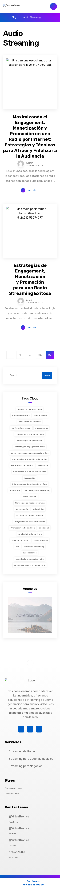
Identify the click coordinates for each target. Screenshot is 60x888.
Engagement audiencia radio (30, 434)
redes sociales (41, 540)
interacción (29, 478)
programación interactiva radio (30, 521)
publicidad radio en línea (30, 534)
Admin (29, 163)
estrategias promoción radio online (29, 459)
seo (17, 546)
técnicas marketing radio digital (29, 565)
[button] (21, 729)
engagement (41, 428)
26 (40, 355)
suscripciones (30, 553)
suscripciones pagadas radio (30, 559)
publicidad (44, 528)
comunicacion (40, 415)
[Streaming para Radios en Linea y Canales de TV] (20, 6)
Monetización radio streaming (29, 503)
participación (22, 509)
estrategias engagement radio (30, 447)
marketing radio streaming (37, 490)
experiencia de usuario (22, 465)
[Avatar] (20, 163)
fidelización (42, 465)
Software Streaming (34, 546)
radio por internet (20, 540)
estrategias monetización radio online (30, 453)
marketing (15, 490)
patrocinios (38, 509)
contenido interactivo (30, 422)
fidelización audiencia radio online (29, 472)
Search (47, 375)
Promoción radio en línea (23, 528)
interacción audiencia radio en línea (29, 484)
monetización (29, 497)
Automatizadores (21, 415)
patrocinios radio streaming (29, 515)
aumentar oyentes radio (30, 409)
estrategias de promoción (30, 440)
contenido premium (21, 428)
